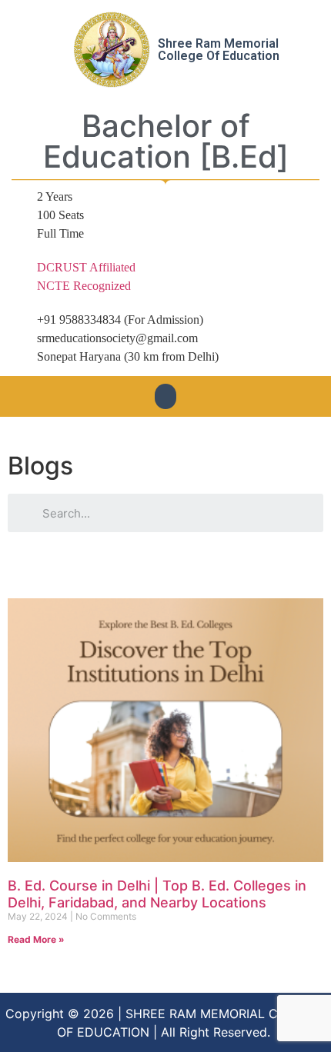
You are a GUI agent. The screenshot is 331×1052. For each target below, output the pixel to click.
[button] (165, 396)
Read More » (36, 939)
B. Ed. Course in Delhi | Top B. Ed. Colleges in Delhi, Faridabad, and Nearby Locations (157, 894)
